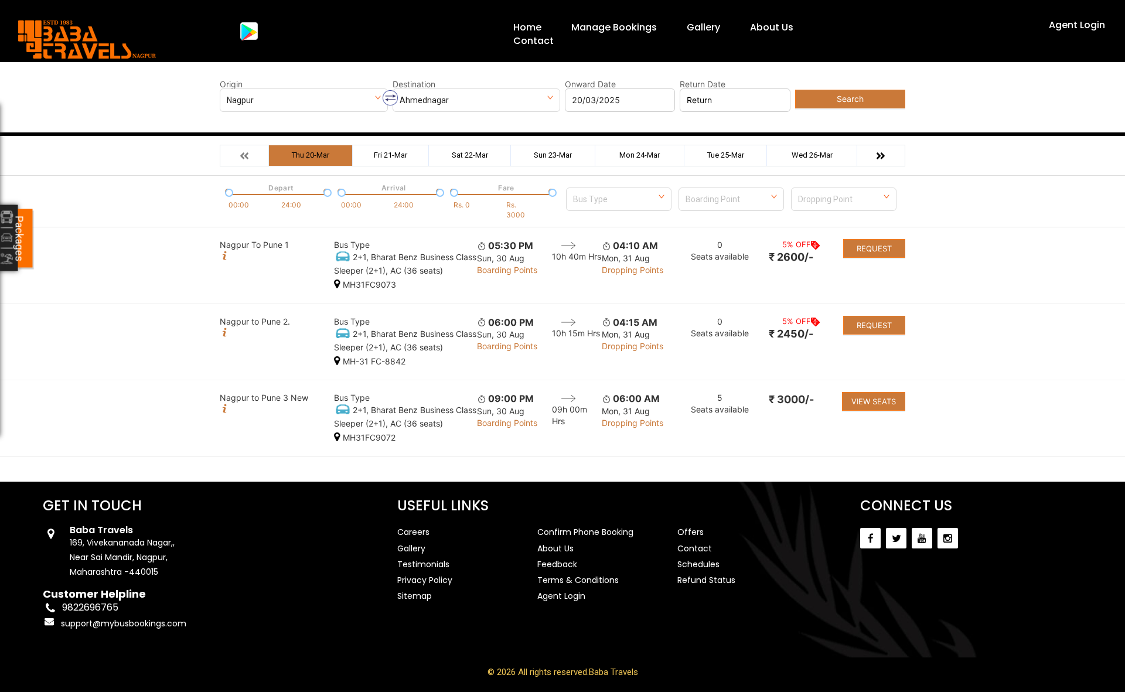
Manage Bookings (614, 27)
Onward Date (590, 84)
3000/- (791, 399)
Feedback (557, 564)
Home (527, 27)
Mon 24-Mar (639, 155)
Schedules (698, 564)
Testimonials (423, 564)
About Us (771, 27)
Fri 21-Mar (390, 155)
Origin (231, 84)
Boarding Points (507, 270)
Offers (690, 532)
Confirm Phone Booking (585, 532)
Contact (533, 40)
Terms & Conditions (578, 580)
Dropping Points (632, 270)
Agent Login (1077, 25)
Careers (413, 532)
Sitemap (414, 596)
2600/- (791, 257)
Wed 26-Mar (812, 155)
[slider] (228, 192)
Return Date (702, 84)
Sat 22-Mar (470, 155)
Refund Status (706, 580)
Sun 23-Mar (553, 155)
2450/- (791, 334)
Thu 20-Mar (310, 155)
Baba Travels (613, 672)
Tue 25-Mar (725, 155)
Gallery (703, 27)
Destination (414, 84)
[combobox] (618, 197)
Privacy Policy (424, 580)
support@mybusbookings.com (123, 623)
